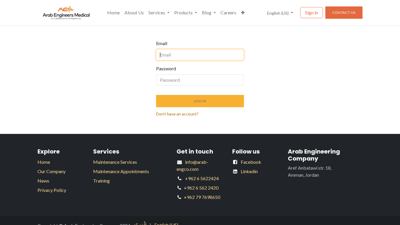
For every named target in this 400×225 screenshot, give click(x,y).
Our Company (51, 171)
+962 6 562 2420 (201, 187)
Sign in (311, 12)
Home (43, 162)
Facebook (251, 162)
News (43, 180)
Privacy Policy (51, 190)
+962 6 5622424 (202, 178)
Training (101, 180)
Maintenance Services (115, 162)
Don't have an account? (177, 113)
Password (166, 68)
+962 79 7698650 (202, 197)
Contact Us (343, 12)
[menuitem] (113, 12)
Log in (200, 101)
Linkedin (249, 171)
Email (161, 43)
